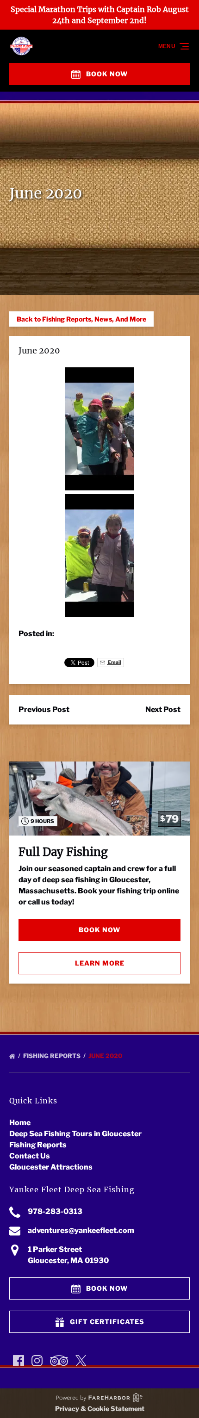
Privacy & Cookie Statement (99, 1408)
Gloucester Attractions (51, 1167)
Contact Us (29, 1156)
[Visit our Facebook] (18, 1360)
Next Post (162, 709)
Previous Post (44, 709)
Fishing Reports (52, 1055)
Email (114, 662)
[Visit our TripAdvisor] (59, 1360)
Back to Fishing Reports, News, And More (81, 319)
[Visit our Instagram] (37, 1360)
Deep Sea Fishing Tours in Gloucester (75, 1133)
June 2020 (106, 1055)
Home (20, 1122)
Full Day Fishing (63, 852)
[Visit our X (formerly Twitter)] (81, 1360)
